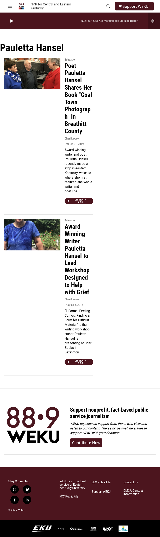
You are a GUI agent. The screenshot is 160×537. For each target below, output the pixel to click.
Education (70, 59)
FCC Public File (69, 496)
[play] (11, 21)
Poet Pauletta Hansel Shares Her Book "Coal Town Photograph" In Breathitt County (78, 98)
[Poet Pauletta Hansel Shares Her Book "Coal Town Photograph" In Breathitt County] (32, 73)
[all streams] (154, 21)
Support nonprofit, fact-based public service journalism (109, 413)
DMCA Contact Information (133, 492)
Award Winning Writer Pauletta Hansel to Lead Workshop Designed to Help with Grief (77, 259)
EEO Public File (101, 482)
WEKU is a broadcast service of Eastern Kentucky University (73, 485)
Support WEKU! (136, 6)
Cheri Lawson (72, 138)
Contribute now (86, 442)
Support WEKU (101, 491)
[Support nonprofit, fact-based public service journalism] (33, 425)
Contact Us (131, 482)
